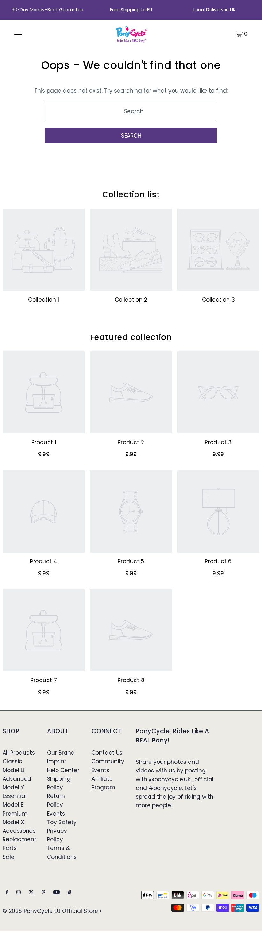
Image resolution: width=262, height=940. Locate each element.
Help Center (63, 770)
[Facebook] (7, 892)
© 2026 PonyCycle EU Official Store (50, 911)
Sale (8, 857)
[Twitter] (31, 892)
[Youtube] (56, 892)
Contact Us (106, 752)
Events (56, 813)
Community (107, 761)
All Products (19, 752)
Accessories (19, 831)
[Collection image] (44, 250)
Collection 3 (218, 300)
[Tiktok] (69, 892)
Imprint (56, 761)
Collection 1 (43, 300)
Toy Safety (62, 822)
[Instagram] (18, 892)
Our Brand (61, 752)
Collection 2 (131, 300)
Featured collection (131, 337)
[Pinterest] (43, 892)
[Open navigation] (18, 34)
